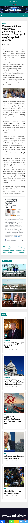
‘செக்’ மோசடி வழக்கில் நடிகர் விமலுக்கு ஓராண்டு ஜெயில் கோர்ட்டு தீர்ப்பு (12, 303)
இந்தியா (5, 340)
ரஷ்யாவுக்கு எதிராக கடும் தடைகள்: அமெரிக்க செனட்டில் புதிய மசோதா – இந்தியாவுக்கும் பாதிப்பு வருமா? (14, 382)
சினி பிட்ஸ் (5, 299)
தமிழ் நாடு (4, 23)
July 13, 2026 (8, 460)
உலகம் (8, 340)
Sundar (15, 349)
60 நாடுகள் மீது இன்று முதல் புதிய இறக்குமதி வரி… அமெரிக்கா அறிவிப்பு (14, 345)
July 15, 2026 (8, 386)
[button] (23, 15)
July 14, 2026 (8, 425)
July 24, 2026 (8, 349)
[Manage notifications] (25, 520)
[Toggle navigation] (26, 15)
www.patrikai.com (14, 10)
